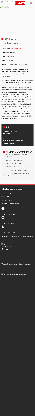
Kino (4, 139)
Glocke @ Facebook (9, 214)
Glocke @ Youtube (8, 223)
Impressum (5, 236)
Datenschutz (15, 236)
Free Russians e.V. (15, 48)
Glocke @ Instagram (9, 232)
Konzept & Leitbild (27, 236)
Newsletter (20, 3)
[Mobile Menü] (31, 3)
